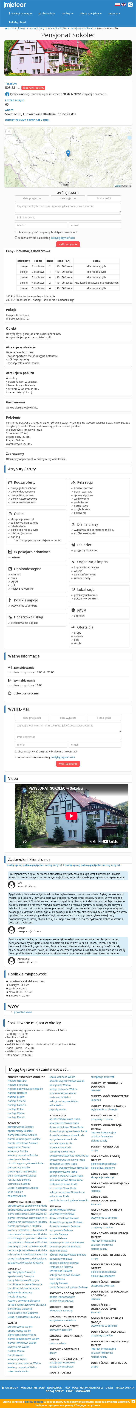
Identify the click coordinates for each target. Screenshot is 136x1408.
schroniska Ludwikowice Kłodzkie (27, 1254)
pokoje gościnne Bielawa (64, 1262)
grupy (52, 1352)
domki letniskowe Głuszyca (23, 1288)
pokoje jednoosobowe (62, 1297)
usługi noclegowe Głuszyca (24, 1317)
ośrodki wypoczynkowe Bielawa (67, 1254)
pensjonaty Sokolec (19, 1167)
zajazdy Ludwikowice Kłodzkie (25, 1262)
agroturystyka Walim (20, 1326)
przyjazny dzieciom (60, 1329)
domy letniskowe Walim (22, 1334)
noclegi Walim (16, 1113)
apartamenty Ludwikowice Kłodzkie (28, 1209)
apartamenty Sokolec (20, 1130)
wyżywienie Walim (18, 1347)
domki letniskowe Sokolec (23, 1143)
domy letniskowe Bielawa (64, 1218)
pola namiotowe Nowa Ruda (66, 1180)
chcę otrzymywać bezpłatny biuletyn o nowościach (47, 232)
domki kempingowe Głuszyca (25, 1284)
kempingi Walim (17, 1359)
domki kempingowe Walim (23, 1338)
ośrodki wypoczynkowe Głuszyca (27, 1304)
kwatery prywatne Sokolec (23, 1155)
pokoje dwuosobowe (61, 1301)
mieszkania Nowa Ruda (63, 1163)
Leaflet (118, 185)
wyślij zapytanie (68, 244)
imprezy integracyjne (103, 1132)
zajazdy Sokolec (17, 1196)
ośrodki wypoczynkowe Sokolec (26, 1163)
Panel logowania (78, 1391)
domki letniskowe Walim (22, 1343)
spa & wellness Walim (62, 1077)
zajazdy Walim (57, 1109)
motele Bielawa (58, 1250)
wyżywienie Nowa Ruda (63, 1139)
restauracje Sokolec (19, 1179)
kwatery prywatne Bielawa (64, 1246)
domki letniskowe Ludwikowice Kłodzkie (31, 1217)
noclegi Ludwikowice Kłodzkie (25, 1088)
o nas (109, 1387)
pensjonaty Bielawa (60, 1258)
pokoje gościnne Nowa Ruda (66, 1176)
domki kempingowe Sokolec (24, 1139)
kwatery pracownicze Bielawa (66, 1242)
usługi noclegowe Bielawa (64, 1275)
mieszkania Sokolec (19, 1159)
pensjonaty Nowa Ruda (63, 1172)
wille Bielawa (57, 1279)
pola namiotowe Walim (62, 1093)
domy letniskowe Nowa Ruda (66, 1127)
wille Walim (56, 1105)
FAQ (67, 1387)
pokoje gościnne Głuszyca (23, 1312)
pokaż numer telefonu (33, 87)
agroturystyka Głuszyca (21, 1272)
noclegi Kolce (16, 1109)
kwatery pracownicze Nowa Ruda (69, 1155)
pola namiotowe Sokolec (22, 1175)
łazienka (96, 1090)
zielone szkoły (57, 1343)
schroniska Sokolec (19, 1183)
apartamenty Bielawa (62, 1214)
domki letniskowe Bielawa (64, 1226)
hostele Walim (16, 1351)
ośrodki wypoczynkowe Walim (66, 1081)
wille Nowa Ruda (59, 1196)
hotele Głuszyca (17, 1296)
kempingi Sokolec (18, 1151)
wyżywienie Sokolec (19, 1147)
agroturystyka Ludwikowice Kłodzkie (29, 1205)
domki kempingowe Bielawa (66, 1222)
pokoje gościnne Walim (63, 1089)
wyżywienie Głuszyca (20, 1292)
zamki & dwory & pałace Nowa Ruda (70, 1200)
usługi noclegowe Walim (63, 1101)
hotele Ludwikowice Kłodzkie (25, 1226)
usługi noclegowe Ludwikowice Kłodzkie (31, 1258)
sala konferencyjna (102, 1136)
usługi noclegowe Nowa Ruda (67, 1192)
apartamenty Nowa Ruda (64, 1123)
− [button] (9, 137)
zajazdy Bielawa (58, 1283)
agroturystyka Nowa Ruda (64, 1119)
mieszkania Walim (18, 1371)
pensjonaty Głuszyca (20, 1308)
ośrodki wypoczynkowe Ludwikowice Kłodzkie (34, 1238)
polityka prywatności (87, 1387)
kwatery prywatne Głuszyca (24, 1300)
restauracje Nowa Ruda (63, 1184)
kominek (96, 1100)
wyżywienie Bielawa (61, 1230)
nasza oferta (125, 1387)
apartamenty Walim (19, 1330)
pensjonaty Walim (60, 1085)
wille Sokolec (15, 1191)
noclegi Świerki (17, 1101)
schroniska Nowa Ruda (62, 1188)
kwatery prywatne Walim (22, 1367)
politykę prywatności (63, 237)
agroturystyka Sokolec (21, 1126)
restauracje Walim (60, 1097)
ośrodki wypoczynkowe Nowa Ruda (70, 1167)
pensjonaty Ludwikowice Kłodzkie (27, 1242)
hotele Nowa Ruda (60, 1147)
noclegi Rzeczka (17, 1080)
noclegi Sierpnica (18, 1084)
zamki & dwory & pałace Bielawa (68, 1287)
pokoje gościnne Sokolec (22, 1171)
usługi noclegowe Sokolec (23, 1187)
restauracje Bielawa (61, 1266)
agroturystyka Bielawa (62, 1210)
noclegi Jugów (16, 1097)
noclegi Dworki (16, 1117)
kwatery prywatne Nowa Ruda (67, 1159)
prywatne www (23, 1012)
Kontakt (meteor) (33, 1387)
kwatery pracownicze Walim (24, 1363)
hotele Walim (15, 1355)
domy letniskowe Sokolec (22, 1135)
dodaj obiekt (55, 1391)
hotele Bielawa (58, 1238)
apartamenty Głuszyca (21, 1276)
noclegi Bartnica (17, 1092)
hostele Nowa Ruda (60, 1143)
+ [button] (9, 132)
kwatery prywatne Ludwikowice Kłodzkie (31, 1230)
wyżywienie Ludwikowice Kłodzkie (28, 1222)
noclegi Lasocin (17, 1105)
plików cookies (34, 1401)
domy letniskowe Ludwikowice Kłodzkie (31, 1213)
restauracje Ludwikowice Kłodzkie (28, 1250)
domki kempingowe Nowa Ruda (68, 1131)
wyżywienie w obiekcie (62, 1320)
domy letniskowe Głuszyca (23, 1280)
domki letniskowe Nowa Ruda (66, 1135)
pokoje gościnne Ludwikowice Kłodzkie (30, 1246)
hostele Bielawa (58, 1234)
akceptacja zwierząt (61, 1310)
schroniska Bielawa (60, 1271)
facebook (11, 1387)
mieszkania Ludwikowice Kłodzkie (27, 1234)
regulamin (54, 1387)
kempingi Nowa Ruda (62, 1151)
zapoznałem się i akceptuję (46, 237)
